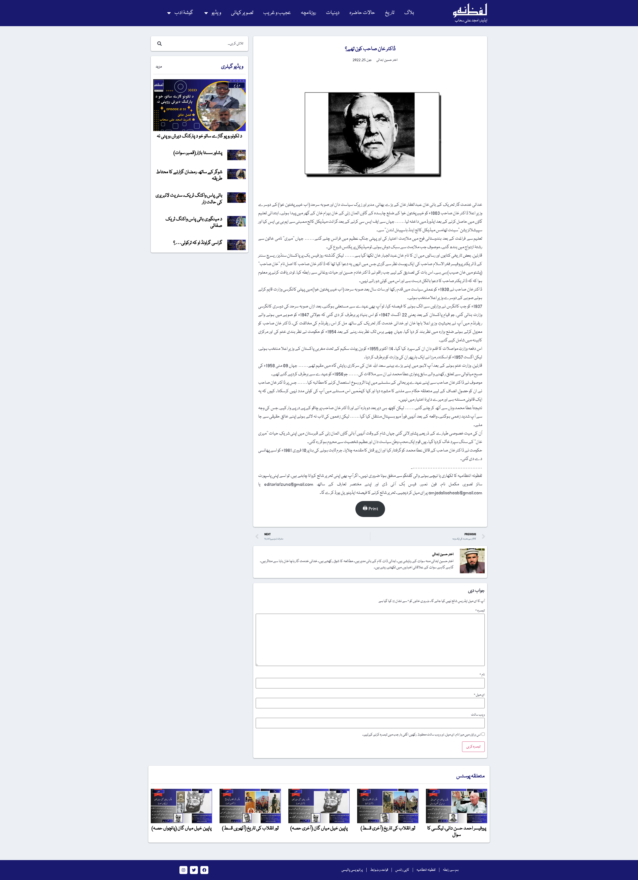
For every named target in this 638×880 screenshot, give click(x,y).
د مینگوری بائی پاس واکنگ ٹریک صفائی (193, 222)
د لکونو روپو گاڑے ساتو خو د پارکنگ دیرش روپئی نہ (199, 136)
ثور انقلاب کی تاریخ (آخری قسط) (388, 828)
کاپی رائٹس (402, 870)
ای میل (479, 695)
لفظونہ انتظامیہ (426, 870)
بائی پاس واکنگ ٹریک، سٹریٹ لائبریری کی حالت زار (189, 199)
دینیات (332, 13)
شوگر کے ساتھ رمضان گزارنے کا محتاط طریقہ (189, 175)
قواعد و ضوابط (379, 870)
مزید (159, 67)
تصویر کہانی (242, 13)
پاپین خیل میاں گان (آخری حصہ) (319, 828)
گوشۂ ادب (183, 13)
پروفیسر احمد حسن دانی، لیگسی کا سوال (456, 832)
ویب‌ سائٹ (478, 715)
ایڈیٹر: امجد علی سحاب (471, 21)
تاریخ (389, 13)
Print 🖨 (370, 509)
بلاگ (409, 13)
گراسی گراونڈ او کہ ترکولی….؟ (197, 243)
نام (482, 675)
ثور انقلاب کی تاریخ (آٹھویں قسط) (250, 828)
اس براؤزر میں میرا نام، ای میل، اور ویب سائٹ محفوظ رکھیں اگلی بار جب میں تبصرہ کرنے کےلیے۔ (421, 735)
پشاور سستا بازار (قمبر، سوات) (197, 153)
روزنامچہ (308, 13)
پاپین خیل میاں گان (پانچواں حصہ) (182, 828)
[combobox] (205, 44)
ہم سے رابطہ (451, 870)
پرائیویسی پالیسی (352, 870)
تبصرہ (480, 611)
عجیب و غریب (277, 13)
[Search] (158, 44)
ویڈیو (216, 13)
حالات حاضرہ (362, 13)
